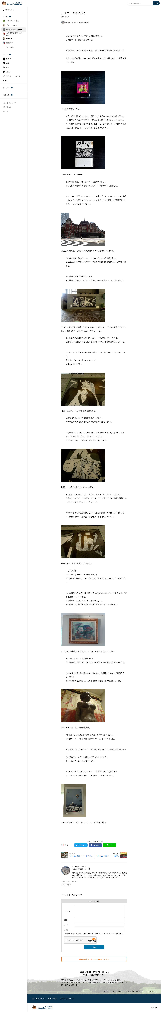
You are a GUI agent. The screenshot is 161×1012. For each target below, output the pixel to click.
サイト (66, 930)
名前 (66, 920)
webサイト (66, 885)
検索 (156, 3)
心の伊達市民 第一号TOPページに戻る (94, 959)
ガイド (5, 54)
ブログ (5, 16)
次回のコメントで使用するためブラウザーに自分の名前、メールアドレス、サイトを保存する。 (95, 934)
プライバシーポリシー (67, 999)
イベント (6, 87)
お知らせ (6, 95)
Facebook (96, 845)
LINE (110, 845)
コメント (67, 911)
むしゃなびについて (38, 999)
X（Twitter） (82, 845)
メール (67, 925)
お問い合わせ (52, 999)
